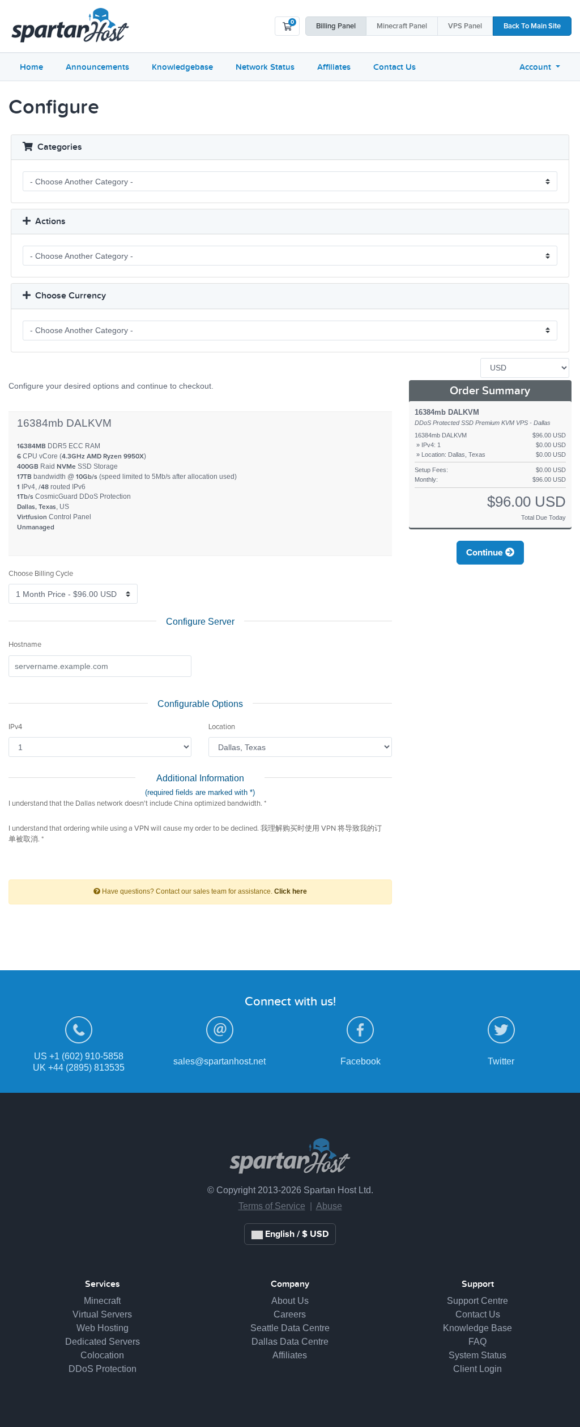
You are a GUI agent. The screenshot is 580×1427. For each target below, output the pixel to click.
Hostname (24, 645)
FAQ (477, 1341)
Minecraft (402, 26)
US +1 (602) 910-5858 (78, 1056)
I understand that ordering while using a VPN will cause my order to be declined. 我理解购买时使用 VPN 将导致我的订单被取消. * (195, 834)
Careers (290, 1314)
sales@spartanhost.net (219, 1061)
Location (221, 727)
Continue (485, 552)
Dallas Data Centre (290, 1341)
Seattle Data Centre (290, 1328)
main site (532, 26)
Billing (336, 26)
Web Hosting (102, 1328)
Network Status (265, 67)
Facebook (360, 1061)
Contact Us (394, 67)
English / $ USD (296, 1234)
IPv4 (15, 727)
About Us (290, 1301)
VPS (465, 26)
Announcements (97, 67)
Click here (290, 891)
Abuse (329, 1206)
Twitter (501, 1061)
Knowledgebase (182, 67)
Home (31, 67)
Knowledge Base (477, 1328)
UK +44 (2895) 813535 (79, 1067)
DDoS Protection (103, 1369)
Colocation (102, 1355)
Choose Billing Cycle (40, 574)
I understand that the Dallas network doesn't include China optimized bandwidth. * (137, 803)
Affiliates (334, 67)
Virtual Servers (102, 1314)
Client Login (477, 1369)
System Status (477, 1355)
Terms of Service (271, 1206)
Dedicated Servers (102, 1341)
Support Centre (477, 1301)
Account (536, 67)
